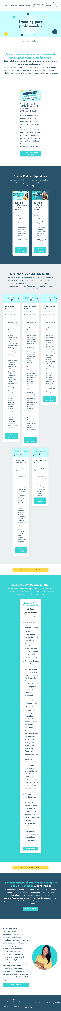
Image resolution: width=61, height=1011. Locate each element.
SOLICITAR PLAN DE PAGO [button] (30, 570)
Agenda (21, 5)
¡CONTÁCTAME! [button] (30, 908)
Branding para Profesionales (29, 1001)
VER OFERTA (21, 250)
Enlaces (35, 41)
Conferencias (13, 5)
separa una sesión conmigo (28, 591)
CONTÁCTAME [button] (16, 984)
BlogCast (26, 41)
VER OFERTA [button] (30, 848)
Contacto (28, 5)
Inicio (6, 5)
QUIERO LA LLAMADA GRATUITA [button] (30, 153)
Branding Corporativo (28, 1006)
